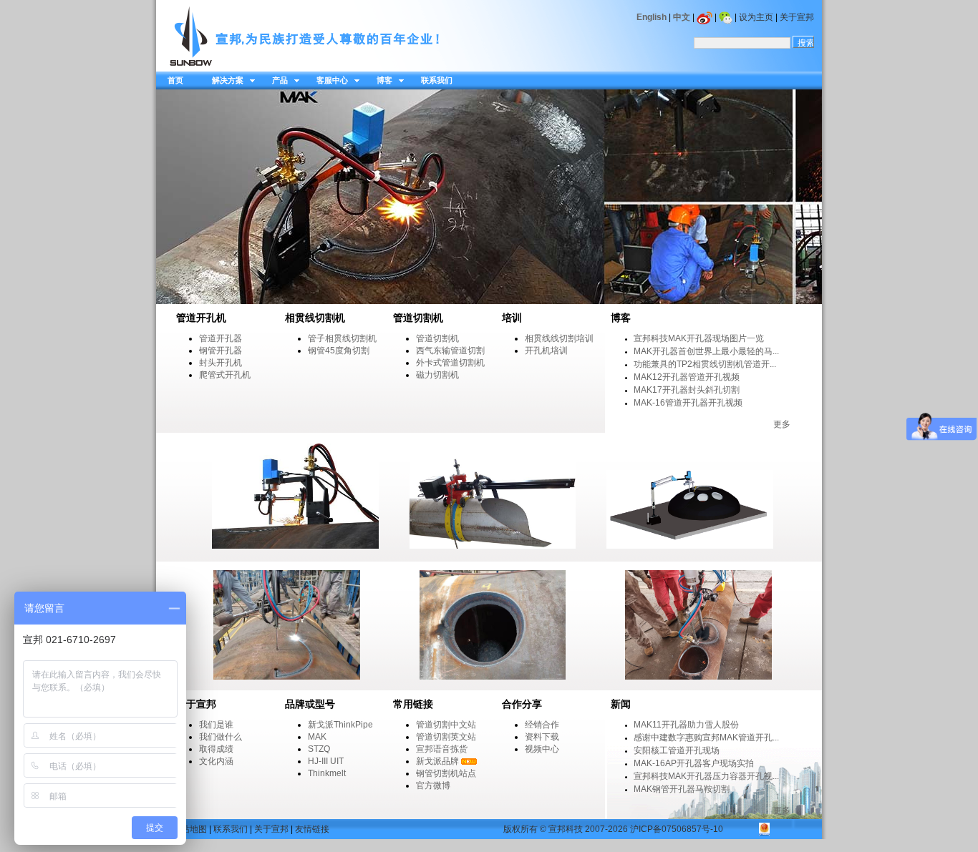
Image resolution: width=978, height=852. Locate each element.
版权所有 (520, 829)
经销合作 (542, 725)
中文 (681, 17)
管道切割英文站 (446, 737)
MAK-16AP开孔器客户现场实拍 (694, 763)
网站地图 (190, 829)
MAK (317, 737)
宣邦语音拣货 (442, 749)
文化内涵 (216, 761)
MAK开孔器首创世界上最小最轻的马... (706, 351)
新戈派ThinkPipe (340, 725)
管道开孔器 (220, 338)
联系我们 (230, 829)
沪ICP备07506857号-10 (676, 829)
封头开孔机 (220, 363)
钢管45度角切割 (338, 351)
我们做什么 (220, 737)
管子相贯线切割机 (342, 338)
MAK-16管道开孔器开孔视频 (688, 403)
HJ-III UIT (326, 761)
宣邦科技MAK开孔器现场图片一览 (699, 338)
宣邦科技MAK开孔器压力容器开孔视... (706, 776)
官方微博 (433, 785)
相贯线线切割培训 (559, 338)
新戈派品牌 (437, 761)
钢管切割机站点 (446, 773)
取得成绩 (216, 749)
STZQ (319, 749)
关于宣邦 (797, 17)
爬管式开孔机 (225, 375)
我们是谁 (216, 725)
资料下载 (542, 737)
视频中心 (542, 749)
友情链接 (312, 829)
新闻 (621, 704)
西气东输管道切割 (450, 351)
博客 (621, 317)
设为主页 (756, 17)
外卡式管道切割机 (450, 363)
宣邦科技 (565, 829)
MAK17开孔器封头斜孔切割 (687, 390)
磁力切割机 (437, 375)
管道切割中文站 (446, 725)
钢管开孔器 (220, 351)
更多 (781, 424)
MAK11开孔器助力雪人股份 (686, 725)
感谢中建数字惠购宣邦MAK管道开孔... (706, 738)
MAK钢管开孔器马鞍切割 (682, 789)
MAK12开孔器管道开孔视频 (687, 377)
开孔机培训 (546, 351)
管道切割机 (437, 338)
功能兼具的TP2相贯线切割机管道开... (705, 364)
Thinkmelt (327, 773)
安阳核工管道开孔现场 (677, 750)
